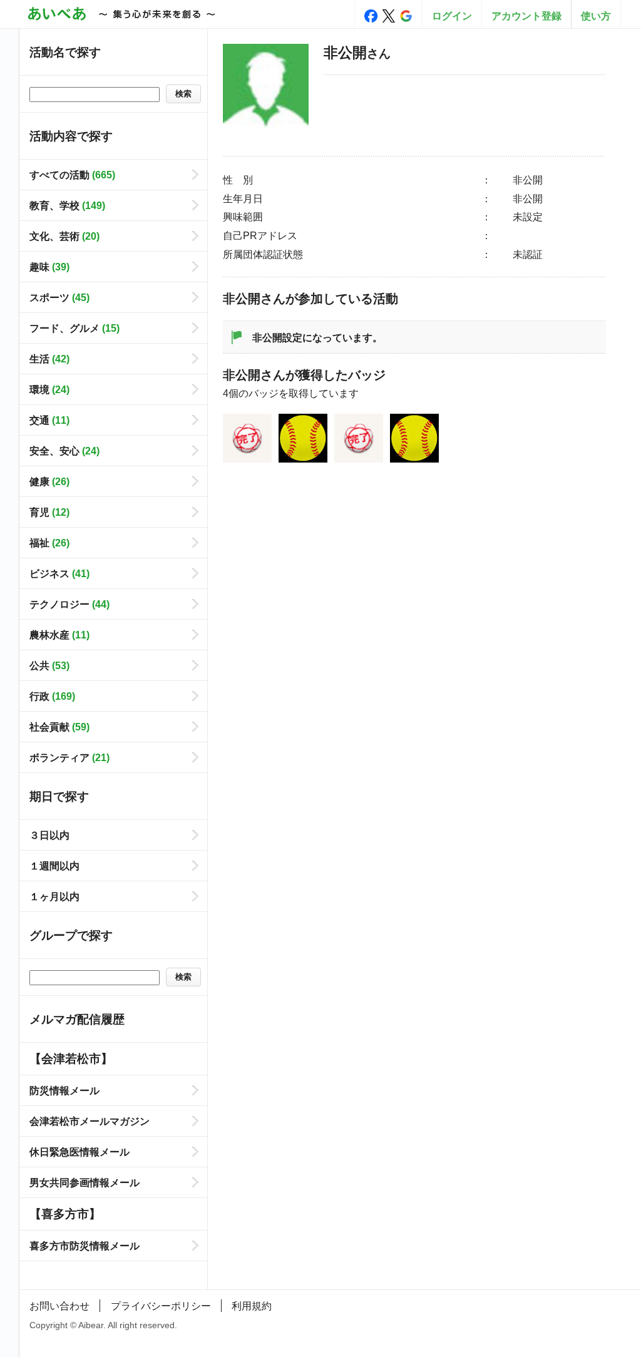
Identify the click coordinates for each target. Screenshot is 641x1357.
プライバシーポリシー (161, 1305)
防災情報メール (64, 1090)
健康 (49, 481)
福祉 (49, 542)
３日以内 (49, 835)
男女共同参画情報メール (84, 1182)
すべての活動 (72, 174)
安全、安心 (64, 450)
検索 (183, 93)
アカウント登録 (526, 15)
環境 (49, 389)
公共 (49, 665)
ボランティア (69, 757)
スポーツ (59, 297)
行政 (52, 696)
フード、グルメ (74, 328)
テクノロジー (69, 604)
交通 (49, 420)
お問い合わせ (59, 1305)
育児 (49, 512)
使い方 (596, 15)
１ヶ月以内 (54, 896)
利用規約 (252, 1305)
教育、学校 (67, 205)
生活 (49, 358)
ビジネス (59, 573)
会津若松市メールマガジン (89, 1121)
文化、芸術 (64, 236)
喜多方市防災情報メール (84, 1245)
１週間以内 (54, 865)
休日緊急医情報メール (79, 1151)
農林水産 (59, 634)
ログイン (452, 15)
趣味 (49, 266)
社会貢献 (59, 726)
